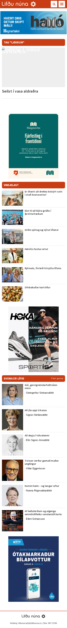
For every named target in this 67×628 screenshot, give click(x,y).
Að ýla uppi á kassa (36, 410)
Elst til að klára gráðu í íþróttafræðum (38, 212)
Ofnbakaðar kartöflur (37, 287)
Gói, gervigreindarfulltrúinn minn (41, 386)
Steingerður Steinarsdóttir (40, 392)
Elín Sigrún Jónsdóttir (37, 440)
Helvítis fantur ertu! (36, 249)
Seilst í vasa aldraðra (20, 91)
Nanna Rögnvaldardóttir (39, 490)
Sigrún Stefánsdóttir (37, 414)
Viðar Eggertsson (35, 468)
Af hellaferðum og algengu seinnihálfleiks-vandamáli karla (43, 512)
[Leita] (54, 4)
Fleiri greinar (57, 378)
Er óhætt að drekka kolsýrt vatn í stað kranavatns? (43, 193)
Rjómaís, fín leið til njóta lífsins (43, 268)
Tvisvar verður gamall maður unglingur (42, 462)
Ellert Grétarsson (35, 518)
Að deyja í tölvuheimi (37, 435)
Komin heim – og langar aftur (42, 485)
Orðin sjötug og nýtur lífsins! (41, 229)
